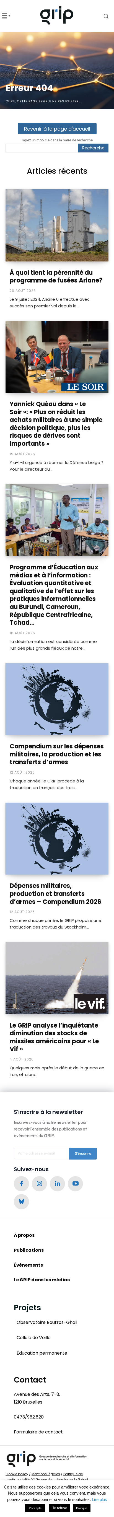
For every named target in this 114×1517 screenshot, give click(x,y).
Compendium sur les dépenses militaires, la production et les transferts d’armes (57, 754)
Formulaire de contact (38, 1432)
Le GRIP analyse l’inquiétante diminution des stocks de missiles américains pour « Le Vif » (54, 1037)
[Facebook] (21, 1183)
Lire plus (99, 1499)
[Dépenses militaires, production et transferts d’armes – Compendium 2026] (57, 839)
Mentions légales (46, 1474)
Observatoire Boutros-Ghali (47, 1322)
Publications (29, 1250)
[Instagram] (39, 1183)
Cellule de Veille (34, 1337)
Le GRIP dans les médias (42, 1280)
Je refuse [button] (59, 1508)
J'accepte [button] (35, 1508)
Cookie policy (17, 1474)
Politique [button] (81, 1508)
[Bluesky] (21, 1201)
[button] (101, 16)
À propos (24, 1235)
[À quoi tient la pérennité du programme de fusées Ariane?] (57, 225)
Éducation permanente (42, 1353)
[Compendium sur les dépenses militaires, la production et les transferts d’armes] (57, 699)
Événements (28, 1265)
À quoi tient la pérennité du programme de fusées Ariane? (56, 276)
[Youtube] (75, 1183)
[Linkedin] (57, 1183)
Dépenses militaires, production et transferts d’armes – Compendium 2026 (55, 893)
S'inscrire (83, 1153)
